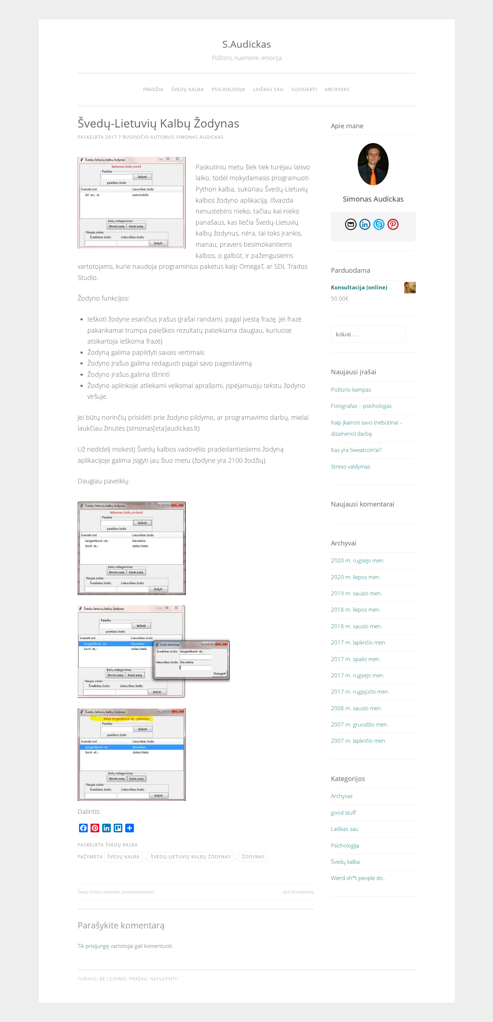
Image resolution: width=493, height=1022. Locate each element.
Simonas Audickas (200, 137)
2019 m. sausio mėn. (356, 593)
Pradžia (153, 89)
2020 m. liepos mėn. (356, 577)
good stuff (343, 812)
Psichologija (228, 89)
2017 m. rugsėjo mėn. (358, 675)
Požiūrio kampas (351, 389)
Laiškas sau (268, 89)
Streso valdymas (350, 466)
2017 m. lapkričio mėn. (359, 642)
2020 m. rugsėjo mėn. (358, 560)
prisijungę (97, 945)
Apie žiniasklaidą (298, 892)
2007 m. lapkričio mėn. (359, 740)
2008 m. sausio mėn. (356, 708)
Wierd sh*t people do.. (358, 877)
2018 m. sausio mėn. (356, 626)
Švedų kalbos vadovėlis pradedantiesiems (116, 892)
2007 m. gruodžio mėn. (359, 724)
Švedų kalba (187, 89)
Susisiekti (304, 89)
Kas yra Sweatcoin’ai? (356, 449)
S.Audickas (246, 44)
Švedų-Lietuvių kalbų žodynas (191, 857)
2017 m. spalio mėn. (356, 659)
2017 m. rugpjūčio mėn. (360, 691)
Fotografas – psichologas (361, 405)
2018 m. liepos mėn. (356, 609)
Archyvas (337, 89)
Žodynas (253, 857)
